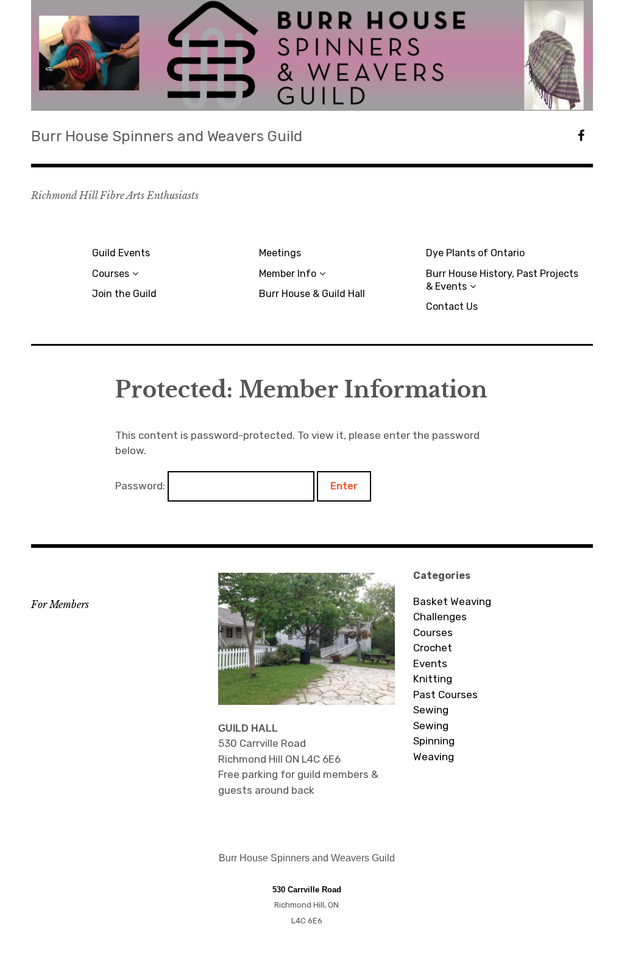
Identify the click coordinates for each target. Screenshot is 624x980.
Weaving (433, 757)
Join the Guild (124, 293)
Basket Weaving (452, 601)
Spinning (434, 741)
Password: (141, 486)
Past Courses (445, 694)
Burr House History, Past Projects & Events (502, 280)
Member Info (287, 273)
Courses (110, 273)
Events (430, 663)
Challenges (440, 617)
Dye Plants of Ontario (475, 253)
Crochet (432, 648)
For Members (60, 604)
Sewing (430, 710)
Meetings (280, 253)
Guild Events (121, 253)
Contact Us (452, 306)
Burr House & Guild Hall (312, 293)
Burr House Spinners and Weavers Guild (166, 136)
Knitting (432, 679)
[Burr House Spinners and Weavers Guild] (312, 55)
